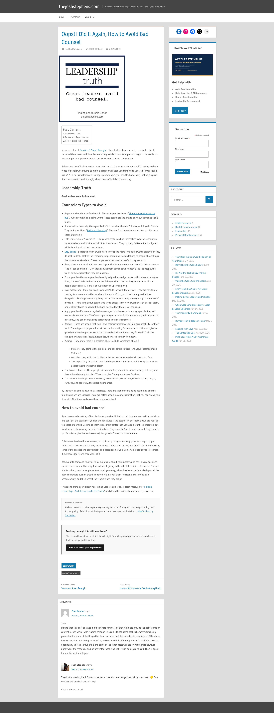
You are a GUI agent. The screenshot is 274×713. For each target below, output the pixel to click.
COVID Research (183, 223)
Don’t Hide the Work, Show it (189, 264)
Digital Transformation (186, 227)
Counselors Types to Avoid (77, 137)
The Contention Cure (185, 332)
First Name (180, 149)
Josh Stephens (95, 49)
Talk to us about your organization (85, 547)
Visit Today (180, 110)
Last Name (180, 160)
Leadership (74, 17)
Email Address (182, 138)
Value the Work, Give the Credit (190, 280)
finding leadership (70, 573)
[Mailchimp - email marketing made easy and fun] (204, 174)
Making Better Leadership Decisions (192, 296)
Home (61, 17)
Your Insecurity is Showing (188, 312)
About (88, 17)
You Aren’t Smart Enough (93, 150)
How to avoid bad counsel (76, 140)
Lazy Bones (70, 251)
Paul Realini (78, 610)
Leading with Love (184, 328)
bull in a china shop (97, 230)
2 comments (114, 49)
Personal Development (186, 235)
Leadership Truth (72, 133)
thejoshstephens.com (79, 6)
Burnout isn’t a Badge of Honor (190, 320)
